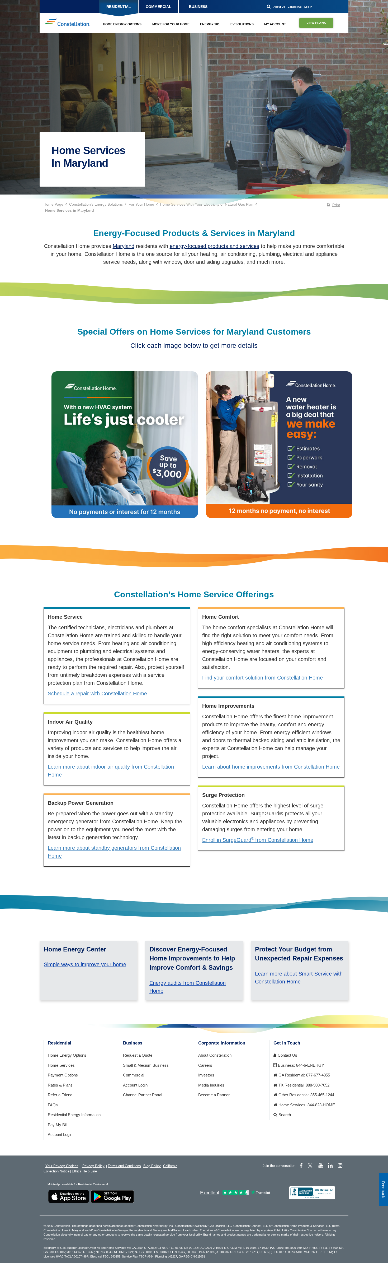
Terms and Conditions (124, 1166)
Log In (308, 6)
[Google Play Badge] (112, 1196)
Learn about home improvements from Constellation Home (271, 767)
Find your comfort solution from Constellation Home (262, 678)
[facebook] (301, 1165)
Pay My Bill (57, 1124)
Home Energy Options (122, 24)
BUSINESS (198, 6)
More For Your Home (171, 24)
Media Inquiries (211, 1085)
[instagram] (340, 1165)
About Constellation (214, 1055)
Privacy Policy (93, 1166)
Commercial (133, 1075)
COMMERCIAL (158, 6)
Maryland (123, 246)
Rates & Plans (60, 1085)
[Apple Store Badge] (68, 1196)
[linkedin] (330, 1165)
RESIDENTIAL (118, 6)
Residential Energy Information (74, 1114)
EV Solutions (242, 24)
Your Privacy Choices (61, 1166)
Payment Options (63, 1075)
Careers (205, 1065)
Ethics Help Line (84, 1171)
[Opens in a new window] (124, 448)
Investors (206, 1075)
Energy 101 (210, 24)
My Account (275, 24)
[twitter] (311, 1166)
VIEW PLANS (316, 23)
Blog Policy (152, 1166)
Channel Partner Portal (142, 1095)
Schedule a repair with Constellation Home (97, 693)
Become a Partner (214, 1095)
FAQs (53, 1105)
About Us (279, 6)
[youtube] (320, 1165)
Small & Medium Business (146, 1065)
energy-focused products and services (214, 246)
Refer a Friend (60, 1095)
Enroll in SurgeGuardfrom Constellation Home (257, 840)
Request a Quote (137, 1055)
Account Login (60, 1134)
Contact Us (295, 6)
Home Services (61, 1065)
